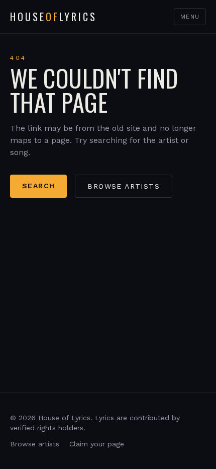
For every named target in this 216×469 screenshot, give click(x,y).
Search (38, 186)
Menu (189, 16)
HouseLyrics (53, 17)
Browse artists (123, 186)
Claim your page (96, 444)
